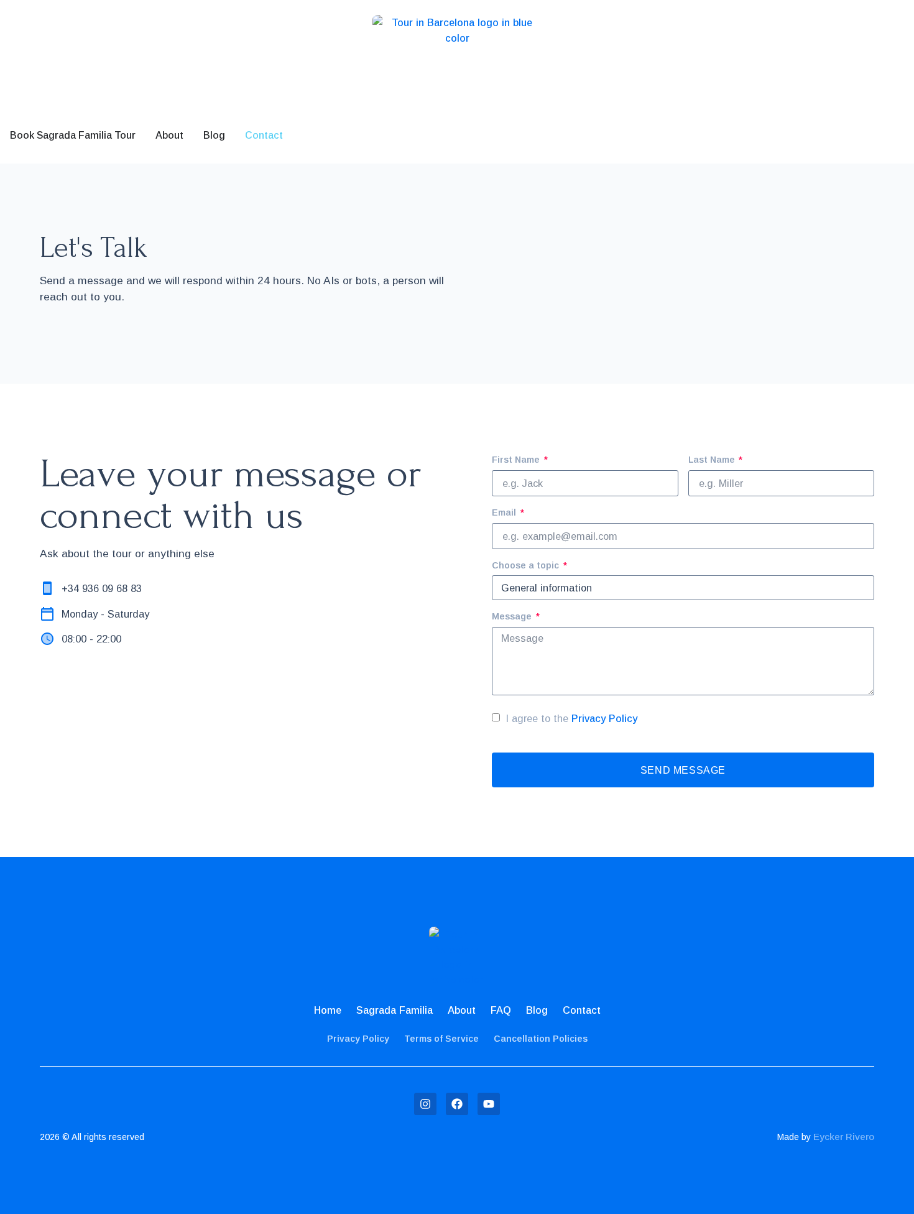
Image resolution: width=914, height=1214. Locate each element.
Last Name (712, 460)
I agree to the (571, 718)
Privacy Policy (604, 718)
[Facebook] (457, 1104)
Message (513, 616)
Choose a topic (526, 565)
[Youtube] (489, 1104)
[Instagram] (425, 1104)
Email (505, 512)
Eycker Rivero (843, 1136)
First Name (517, 460)
